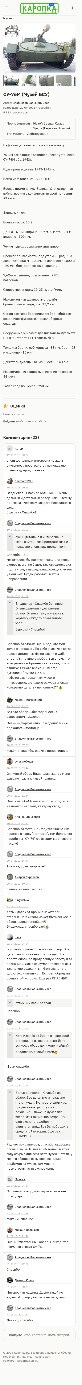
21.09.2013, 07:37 (18, 1185)
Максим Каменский (28, 699)
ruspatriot (44, 107)
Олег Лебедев (24, 761)
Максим (20, 1179)
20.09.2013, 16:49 (18, 860)
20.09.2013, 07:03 (18, 745)
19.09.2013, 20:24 (18, 454)
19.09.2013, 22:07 (18, 706)
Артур (19, 448)
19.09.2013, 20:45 (18, 487)
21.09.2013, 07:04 (18, 943)
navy (18, 937)
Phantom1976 (24, 481)
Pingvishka (22, 900)
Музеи (7, 18)
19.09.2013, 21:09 (18, 596)
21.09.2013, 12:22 (18, 1263)
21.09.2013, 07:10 (18, 995)
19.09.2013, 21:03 (18, 529)
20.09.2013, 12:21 (18, 823)
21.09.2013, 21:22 (18, 1314)
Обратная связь (27, 1360)
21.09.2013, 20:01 (18, 1286)
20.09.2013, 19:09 (18, 883)
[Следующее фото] (69, 48)
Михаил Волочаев (27, 1230)
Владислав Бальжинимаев (31, 103)
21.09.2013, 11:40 (18, 1236)
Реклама (8, 1360)
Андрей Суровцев (27, 877)
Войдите (9, 421)
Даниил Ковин (24, 1280)
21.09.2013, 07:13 (18, 1085)
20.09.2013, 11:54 (18, 795)
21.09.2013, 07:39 (18, 1213)
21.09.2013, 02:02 (18, 906)
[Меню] (6, 8)
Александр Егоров (27, 817)
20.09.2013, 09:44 (18, 768)
